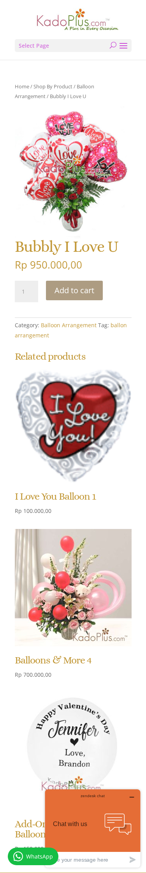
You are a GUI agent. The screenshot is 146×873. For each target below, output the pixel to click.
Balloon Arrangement (69, 325)
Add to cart (74, 290)
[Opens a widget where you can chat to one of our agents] (92, 828)
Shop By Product (52, 86)
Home (22, 86)
